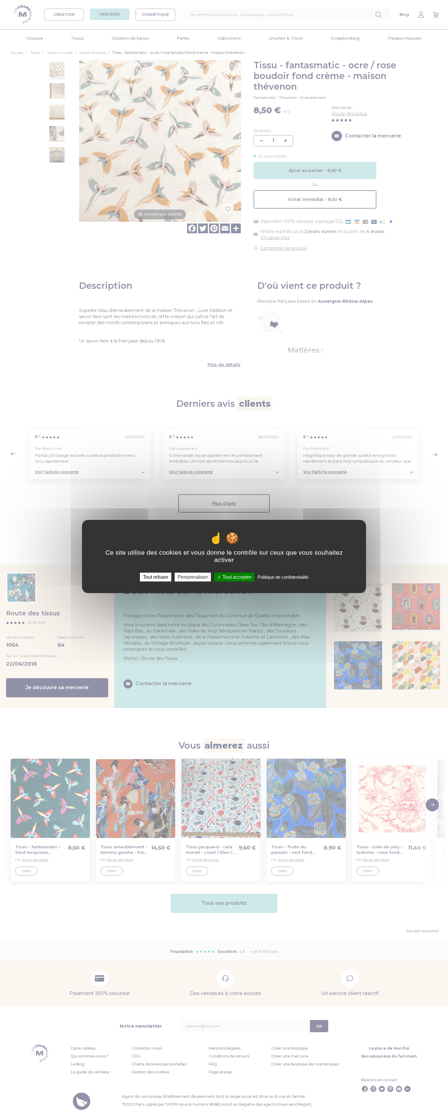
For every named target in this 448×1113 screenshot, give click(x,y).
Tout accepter (236, 577)
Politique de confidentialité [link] (283, 577)
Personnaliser (193, 577)
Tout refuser (155, 577)
